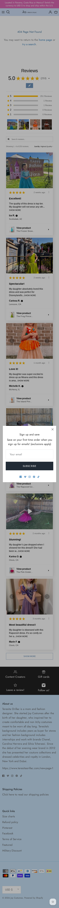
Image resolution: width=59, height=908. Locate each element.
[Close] (52, 429)
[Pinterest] (34, 477)
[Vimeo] (25, 477)
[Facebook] (21, 477)
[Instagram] (29, 477)
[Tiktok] (38, 477)
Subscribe (29, 466)
